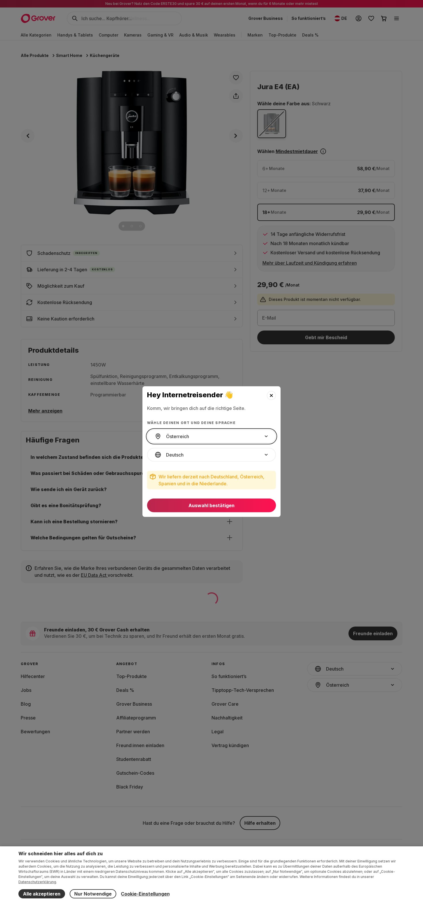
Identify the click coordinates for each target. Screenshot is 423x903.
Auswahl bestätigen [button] (211, 505)
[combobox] (211, 436)
